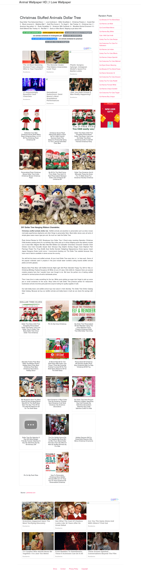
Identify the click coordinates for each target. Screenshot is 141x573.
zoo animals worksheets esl (32, 33)
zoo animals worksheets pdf (73, 36)
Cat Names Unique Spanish (108, 57)
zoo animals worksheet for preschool (70, 39)
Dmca (55, 569)
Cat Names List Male (106, 24)
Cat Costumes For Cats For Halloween (108, 44)
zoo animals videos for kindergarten (57, 42)
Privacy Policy (73, 569)
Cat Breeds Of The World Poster (110, 69)
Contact (63, 569)
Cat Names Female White (107, 85)
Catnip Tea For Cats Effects (108, 53)
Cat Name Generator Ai (107, 73)
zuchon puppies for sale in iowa (53, 33)
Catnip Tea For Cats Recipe (108, 39)
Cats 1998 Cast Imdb (106, 35)
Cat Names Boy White (106, 31)
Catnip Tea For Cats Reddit (108, 81)
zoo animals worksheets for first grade (44, 39)
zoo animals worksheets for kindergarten (78, 33)
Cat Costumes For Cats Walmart (110, 61)
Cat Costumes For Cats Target (109, 93)
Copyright (85, 569)
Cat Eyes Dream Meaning (107, 65)
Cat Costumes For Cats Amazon (110, 77)
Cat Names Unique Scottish (108, 89)
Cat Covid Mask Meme (106, 27)
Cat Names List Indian (106, 49)
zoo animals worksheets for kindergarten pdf (47, 36)
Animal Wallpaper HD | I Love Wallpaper (45, 2)
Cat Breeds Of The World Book (109, 20)
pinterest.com (31, 493)
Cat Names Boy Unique (107, 96)
